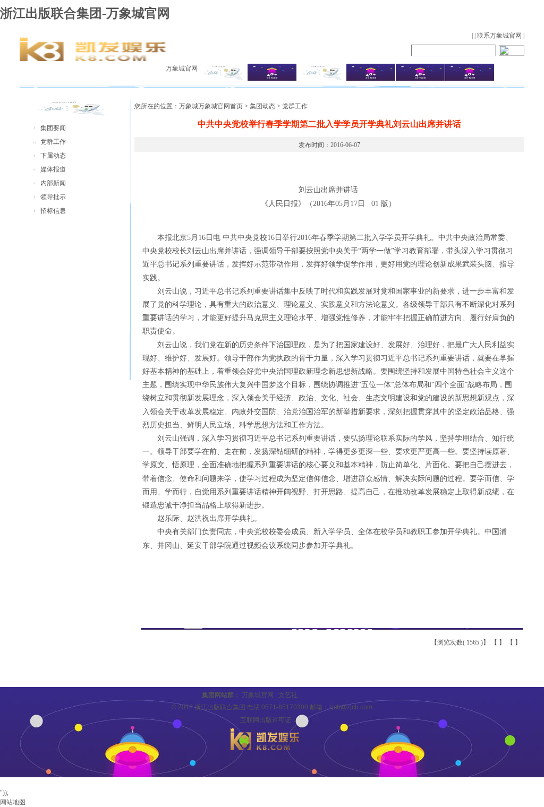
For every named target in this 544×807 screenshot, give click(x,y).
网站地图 (13, 802)
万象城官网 (182, 68)
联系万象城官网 (499, 35)
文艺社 (288, 695)
